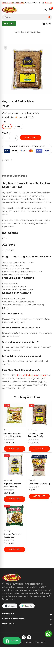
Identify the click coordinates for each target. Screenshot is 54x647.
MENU (48, 23)
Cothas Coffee (45, 3)
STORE (10, 23)
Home (16, 32)
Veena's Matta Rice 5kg (39, 484)
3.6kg (18, 126)
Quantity (6, 133)
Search (48, 17)
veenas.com (21, 642)
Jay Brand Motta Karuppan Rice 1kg (36, 434)
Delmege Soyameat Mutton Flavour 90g (12, 434)
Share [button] (9, 160)
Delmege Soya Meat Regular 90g (12, 535)
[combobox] (27, 17)
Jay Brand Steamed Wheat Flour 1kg (12, 485)
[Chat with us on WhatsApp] (48, 634)
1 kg (7, 126)
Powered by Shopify (36, 642)
